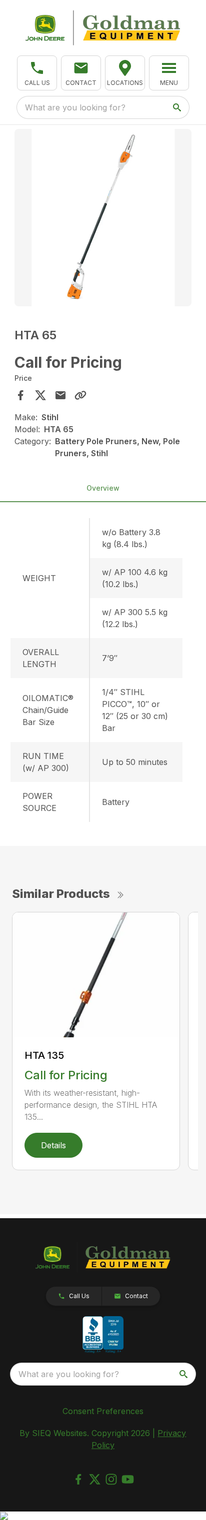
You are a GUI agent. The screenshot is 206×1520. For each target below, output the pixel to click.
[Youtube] (128, 1479)
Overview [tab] (103, 488)
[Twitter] (94, 1479)
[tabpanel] (103, 219)
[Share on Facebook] (20, 395)
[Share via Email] (60, 395)
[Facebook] (78, 1479)
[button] (37, 72)
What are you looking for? (75, 107)
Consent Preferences (103, 1411)
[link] (125, 72)
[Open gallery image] (103, 217)
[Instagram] (111, 1479)
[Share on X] (40, 395)
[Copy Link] (80, 395)
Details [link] (53, 1145)
